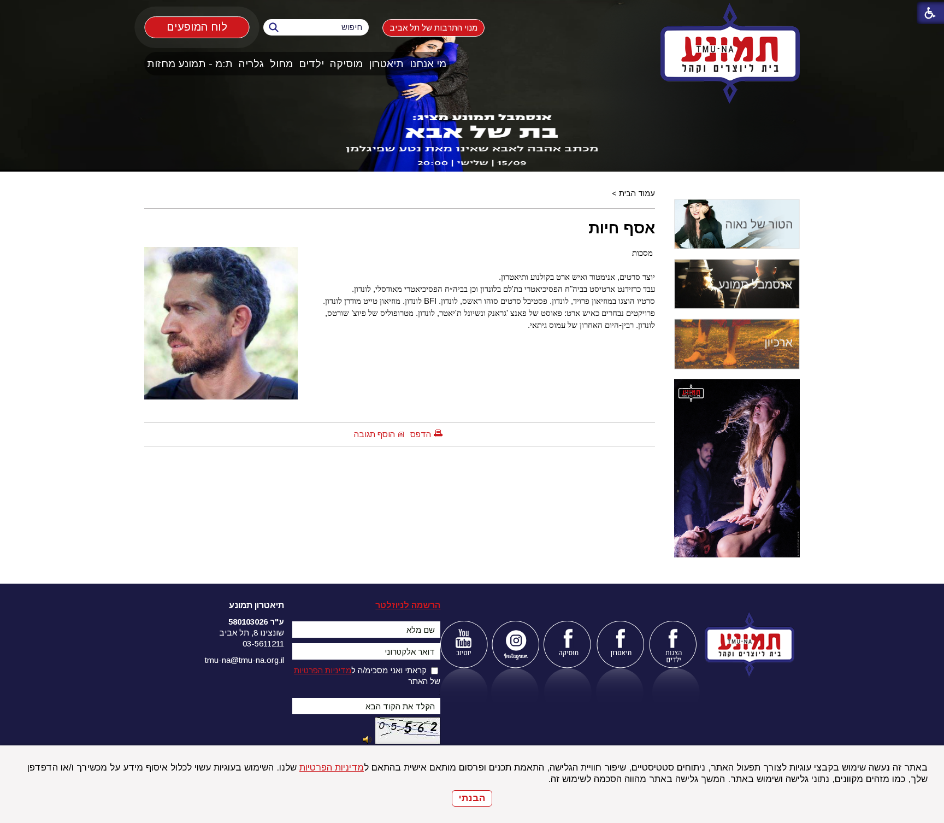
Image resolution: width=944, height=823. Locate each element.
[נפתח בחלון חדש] (463, 644)
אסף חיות (621, 228)
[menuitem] (428, 63)
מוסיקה (346, 63)
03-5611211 (263, 643)
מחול (281, 63)
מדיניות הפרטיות (331, 767)
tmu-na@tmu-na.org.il (244, 660)
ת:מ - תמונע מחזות (190, 63)
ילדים (311, 63)
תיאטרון (386, 63)
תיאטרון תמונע (256, 605)
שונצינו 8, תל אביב (251, 632)
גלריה (251, 63)
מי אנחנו (428, 63)
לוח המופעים (197, 26)
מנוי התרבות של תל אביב (433, 27)
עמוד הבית (637, 193)
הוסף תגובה (374, 434)
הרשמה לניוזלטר (407, 605)
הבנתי (472, 798)
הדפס (420, 434)
